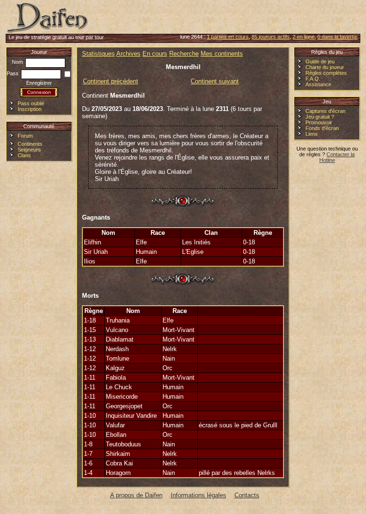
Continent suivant (215, 81)
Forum (25, 136)
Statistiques (98, 53)
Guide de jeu (320, 61)
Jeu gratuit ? (319, 117)
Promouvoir (318, 122)
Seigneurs (29, 149)
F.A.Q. (312, 78)
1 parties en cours (228, 37)
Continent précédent (110, 81)
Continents (30, 144)
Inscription (29, 109)
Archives (128, 53)
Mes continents (222, 53)
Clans (24, 155)
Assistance (318, 84)
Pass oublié (31, 103)
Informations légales (198, 495)
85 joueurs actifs (271, 37)
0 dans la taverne (337, 37)
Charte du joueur (324, 67)
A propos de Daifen (136, 495)
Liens (311, 134)
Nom (18, 62)
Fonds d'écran (322, 128)
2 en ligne (304, 37)
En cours (154, 53)
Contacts (246, 495)
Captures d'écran (325, 111)
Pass (13, 73)
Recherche (184, 53)
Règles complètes (326, 73)
